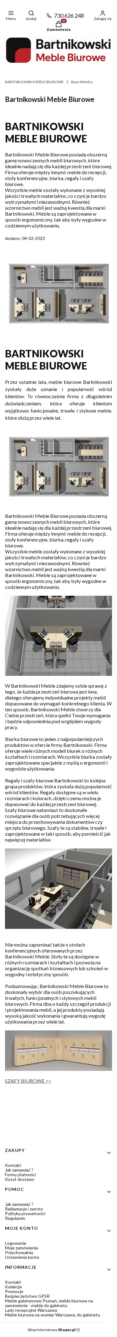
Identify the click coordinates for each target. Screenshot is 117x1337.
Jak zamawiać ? (19, 1169)
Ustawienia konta (22, 1257)
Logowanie (15, 1243)
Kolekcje (13, 1286)
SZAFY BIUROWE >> (28, 1081)
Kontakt (13, 1165)
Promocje (14, 1291)
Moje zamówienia (21, 1247)
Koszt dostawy (19, 1179)
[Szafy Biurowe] (58, 1069)
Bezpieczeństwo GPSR (27, 1296)
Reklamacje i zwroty (24, 1208)
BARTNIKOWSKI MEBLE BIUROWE (34, 81)
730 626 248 (69, 15)
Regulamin (15, 1218)
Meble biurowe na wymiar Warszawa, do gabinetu (52, 1314)
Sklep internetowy (51, 1329)
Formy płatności (20, 1174)
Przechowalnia (19, 1252)
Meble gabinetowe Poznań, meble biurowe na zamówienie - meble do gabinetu (49, 1303)
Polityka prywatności (25, 1213)
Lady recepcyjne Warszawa (31, 1310)
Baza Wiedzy (82, 81)
